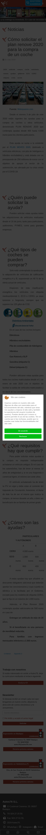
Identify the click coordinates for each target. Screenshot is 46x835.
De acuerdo (23, 431)
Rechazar (23, 436)
